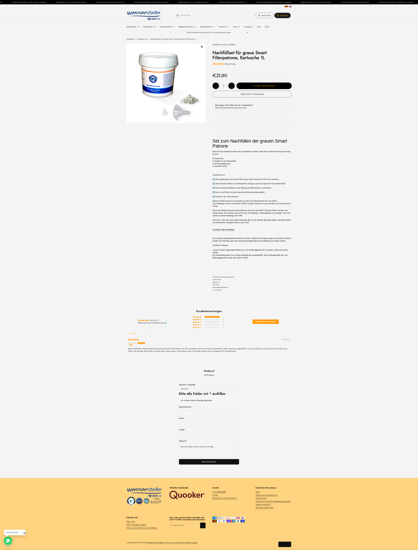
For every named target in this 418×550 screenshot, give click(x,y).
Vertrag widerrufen (265, 508)
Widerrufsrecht (263, 504)
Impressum (261, 498)
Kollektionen (142, 39)
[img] (133, 340)
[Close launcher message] (23, 532)
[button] (218, 64)
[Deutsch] (286, 6)
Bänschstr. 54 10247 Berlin (224, 498)
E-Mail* (182, 430)
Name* (182, 418)
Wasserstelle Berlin (156, 543)
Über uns (130, 521)
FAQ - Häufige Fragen (136, 525)
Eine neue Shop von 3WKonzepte (182, 543)
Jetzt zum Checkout (252, 94)
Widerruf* (183, 441)
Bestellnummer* (185, 407)
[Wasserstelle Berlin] (143, 15)
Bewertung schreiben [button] (265, 322)
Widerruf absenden (209, 462)
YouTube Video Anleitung (223, 229)
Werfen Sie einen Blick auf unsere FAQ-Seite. (231, 107)
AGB (258, 492)
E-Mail (215, 495)
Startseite (130, 39)
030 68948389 (219, 492)
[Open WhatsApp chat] (8, 541)
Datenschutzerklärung (266, 495)
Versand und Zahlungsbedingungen (273, 501)
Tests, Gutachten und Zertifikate (141, 528)
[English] (290, 6)
